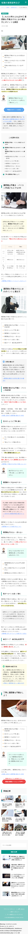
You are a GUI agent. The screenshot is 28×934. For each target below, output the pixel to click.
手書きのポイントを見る (14, 109)
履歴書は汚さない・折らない (13, 166)
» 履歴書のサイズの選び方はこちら (11, 526)
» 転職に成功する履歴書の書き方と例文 (12, 415)
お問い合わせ (21, 909)
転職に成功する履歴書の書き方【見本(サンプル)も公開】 (14, 119)
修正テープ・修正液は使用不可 (14, 171)
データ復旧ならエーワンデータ (15, 914)
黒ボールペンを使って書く (12, 168)
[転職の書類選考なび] (10, 3)
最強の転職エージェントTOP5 (14, 781)
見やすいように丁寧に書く (12, 161)
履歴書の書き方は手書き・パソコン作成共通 (15, 157)
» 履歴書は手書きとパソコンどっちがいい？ (13, 281)
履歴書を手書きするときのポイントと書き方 (15, 148)
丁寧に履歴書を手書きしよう (12, 174)
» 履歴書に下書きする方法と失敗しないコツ (13, 464)
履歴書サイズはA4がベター (13, 163)
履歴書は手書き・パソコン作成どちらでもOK (15, 143)
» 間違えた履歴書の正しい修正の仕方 (13, 683)
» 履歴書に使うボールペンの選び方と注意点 (13, 633)
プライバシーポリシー (9, 909)
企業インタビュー (14, 911)
